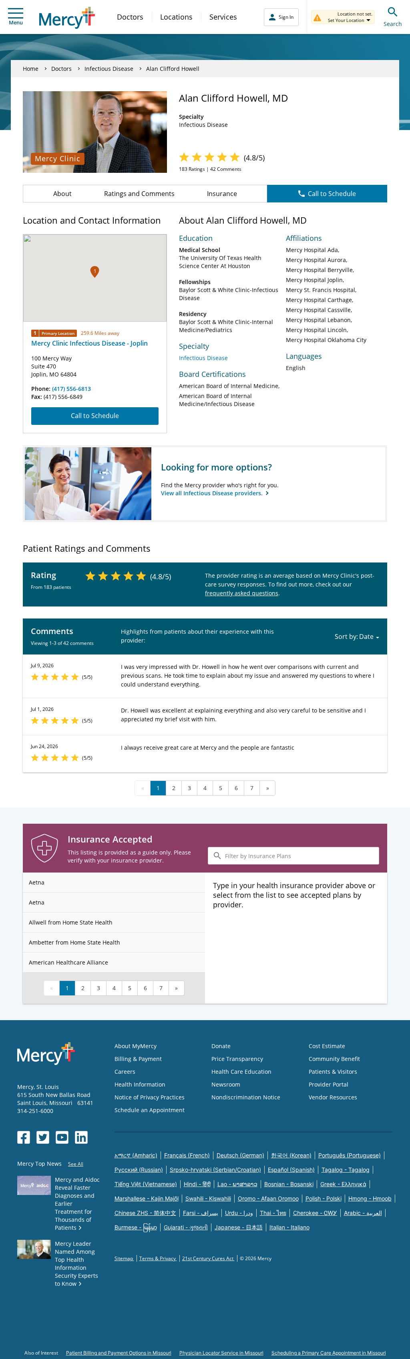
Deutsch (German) (240, 1155)
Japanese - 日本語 (239, 1227)
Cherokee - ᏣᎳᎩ (315, 1212)
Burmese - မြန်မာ (136, 1227)
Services (223, 17)
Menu (16, 22)
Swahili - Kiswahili (208, 1198)
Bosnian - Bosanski (289, 1184)
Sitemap (124, 1258)
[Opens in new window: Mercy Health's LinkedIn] (81, 1137)
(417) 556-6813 (71, 388)
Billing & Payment (138, 1059)
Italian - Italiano (289, 1227)
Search (393, 24)
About (62, 193)
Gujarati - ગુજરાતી (186, 1227)
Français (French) (187, 1155)
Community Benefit (334, 1059)
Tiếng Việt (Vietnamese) (146, 1184)
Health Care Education (241, 1071)
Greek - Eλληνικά (343, 1184)
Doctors (130, 17)
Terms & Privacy (158, 1258)
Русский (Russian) (139, 1169)
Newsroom (225, 1084)
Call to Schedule (332, 193)
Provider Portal (328, 1084)
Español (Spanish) (291, 1169)
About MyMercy (136, 1046)
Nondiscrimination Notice (245, 1097)
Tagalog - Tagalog (346, 1169)
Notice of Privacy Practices (150, 1097)
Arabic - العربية (363, 1212)
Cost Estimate (327, 1046)
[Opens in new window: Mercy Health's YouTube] (62, 1137)
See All (75, 1164)
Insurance (222, 193)
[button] (94, 271)
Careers (125, 1071)
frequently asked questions (241, 593)
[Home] (67, 18)
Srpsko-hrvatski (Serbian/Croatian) (215, 1169)
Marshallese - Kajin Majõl (147, 1198)
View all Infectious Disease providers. (212, 493)
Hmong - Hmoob (370, 1198)
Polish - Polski (323, 1198)
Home (30, 68)
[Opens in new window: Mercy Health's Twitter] (42, 1137)
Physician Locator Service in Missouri (221, 1353)
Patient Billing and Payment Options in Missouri (118, 1353)
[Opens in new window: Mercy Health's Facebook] (23, 1137)
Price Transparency (237, 1059)
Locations (176, 17)
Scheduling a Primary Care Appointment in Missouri (328, 1353)
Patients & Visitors (333, 1071)
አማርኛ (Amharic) (136, 1155)
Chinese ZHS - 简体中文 (145, 1212)
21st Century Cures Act (208, 1258)
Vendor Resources (333, 1097)
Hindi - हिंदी (197, 1184)
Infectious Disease (108, 68)
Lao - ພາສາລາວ (237, 1184)
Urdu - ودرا (239, 1212)
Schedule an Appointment (150, 1110)
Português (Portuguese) (349, 1155)
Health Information (140, 1084)
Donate (221, 1046)
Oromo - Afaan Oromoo (268, 1198)
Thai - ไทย (273, 1212)
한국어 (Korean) (291, 1155)
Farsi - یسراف (200, 1212)
